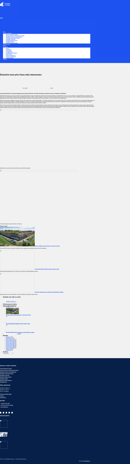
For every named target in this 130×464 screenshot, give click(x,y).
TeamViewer (3, 397)
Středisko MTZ (3, 382)
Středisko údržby (10, 41)
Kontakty (5, 59)
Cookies (2, 395)
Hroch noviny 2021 (10, 344)
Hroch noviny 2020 (10, 343)
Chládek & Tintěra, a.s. (11, 301)
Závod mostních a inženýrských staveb (15, 35)
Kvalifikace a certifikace (11, 53)
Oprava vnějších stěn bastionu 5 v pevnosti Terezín (47, 246)
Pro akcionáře (9, 51)
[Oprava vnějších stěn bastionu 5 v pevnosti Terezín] (17, 246)
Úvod (4, 32)
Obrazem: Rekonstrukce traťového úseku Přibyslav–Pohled (49, 292)
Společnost (5, 47)
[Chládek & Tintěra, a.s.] (5, 6)
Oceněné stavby (10, 57)
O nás (7, 48)
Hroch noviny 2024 (10, 347)
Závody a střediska (7, 33)
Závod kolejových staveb (12, 34)
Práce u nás (9, 349)
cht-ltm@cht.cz (4, 407)
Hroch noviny (9, 54)
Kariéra (4, 45)
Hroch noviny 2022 (10, 345)
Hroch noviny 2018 (10, 340)
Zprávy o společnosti (11, 56)
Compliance (9, 50)
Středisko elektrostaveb (11, 40)
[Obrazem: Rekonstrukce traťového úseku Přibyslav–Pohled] (17, 292)
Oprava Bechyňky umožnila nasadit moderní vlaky (47, 269)
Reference (8, 49)
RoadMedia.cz (87, 461)
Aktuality (8, 337)
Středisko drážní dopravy (12, 43)
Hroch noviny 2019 (10, 341)
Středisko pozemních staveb (13, 38)
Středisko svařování (10, 39)
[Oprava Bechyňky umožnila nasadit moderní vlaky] (17, 269)
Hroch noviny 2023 (10, 346)
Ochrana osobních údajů (5, 394)
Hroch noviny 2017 (10, 339)
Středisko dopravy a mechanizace (14, 36)
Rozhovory (8, 350)
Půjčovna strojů (6, 44)
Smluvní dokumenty (10, 55)
